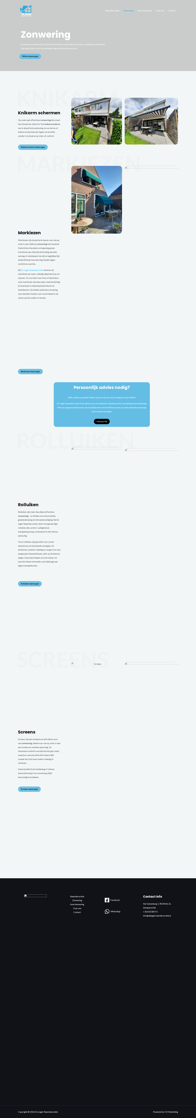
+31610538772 (150, 911)
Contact (172, 10)
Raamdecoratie (112, 10)
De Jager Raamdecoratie (32, 270)
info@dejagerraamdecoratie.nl (157, 915)
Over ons (160, 10)
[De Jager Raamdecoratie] (26, 10)
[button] (30, 56)
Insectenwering (145, 10)
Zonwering (128, 10)
